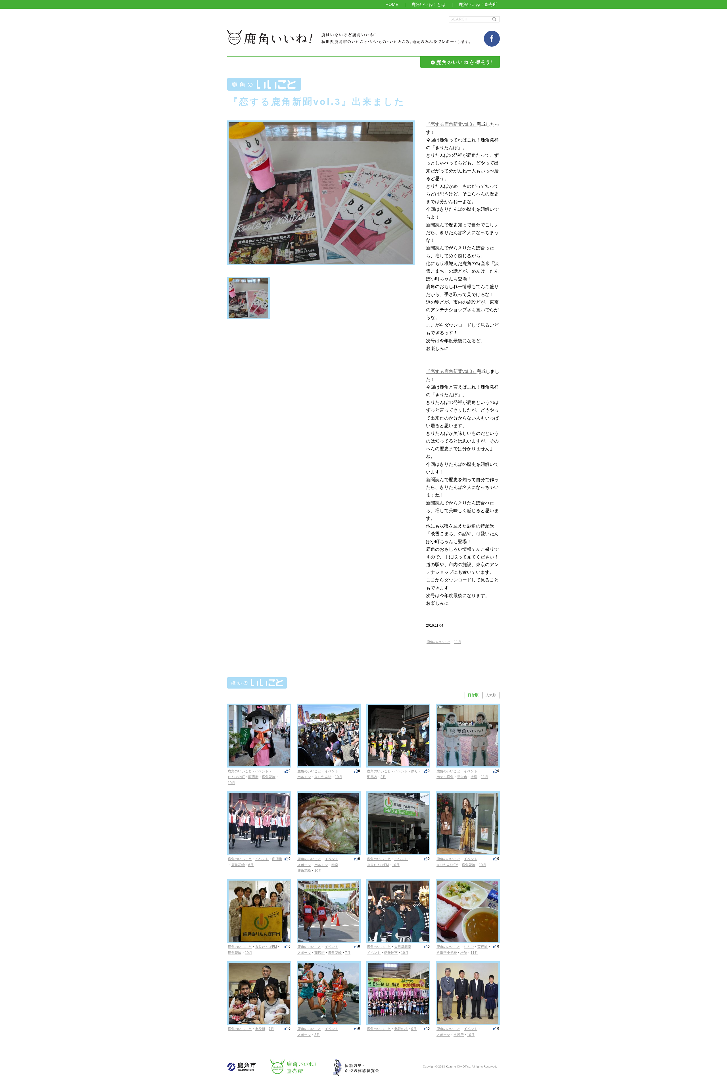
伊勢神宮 (391, 953)
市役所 (260, 1029)
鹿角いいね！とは (428, 4)
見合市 (462, 777)
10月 (231, 783)
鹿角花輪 (268, 777)
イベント (262, 771)
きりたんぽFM (378, 865)
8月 (383, 777)
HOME (391, 4)
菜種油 (482, 947)
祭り (414, 771)
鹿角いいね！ (269, 37)
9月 (414, 1029)
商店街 (253, 777)
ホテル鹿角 (445, 777)
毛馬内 (372, 777)
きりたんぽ (322, 777)
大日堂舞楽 (402, 947)
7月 (347, 953)
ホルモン (304, 777)
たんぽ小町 (236, 777)
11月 (457, 642)
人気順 (491, 695)
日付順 (473, 695)
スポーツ (304, 865)
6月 (251, 865)
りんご (469, 947)
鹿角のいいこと (438, 642)
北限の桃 (401, 1029)
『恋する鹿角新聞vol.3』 (451, 124)
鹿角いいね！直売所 (478, 4)
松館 (463, 953)
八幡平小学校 (446, 953)
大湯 (474, 777)
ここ (430, 325)
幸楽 (334, 865)
